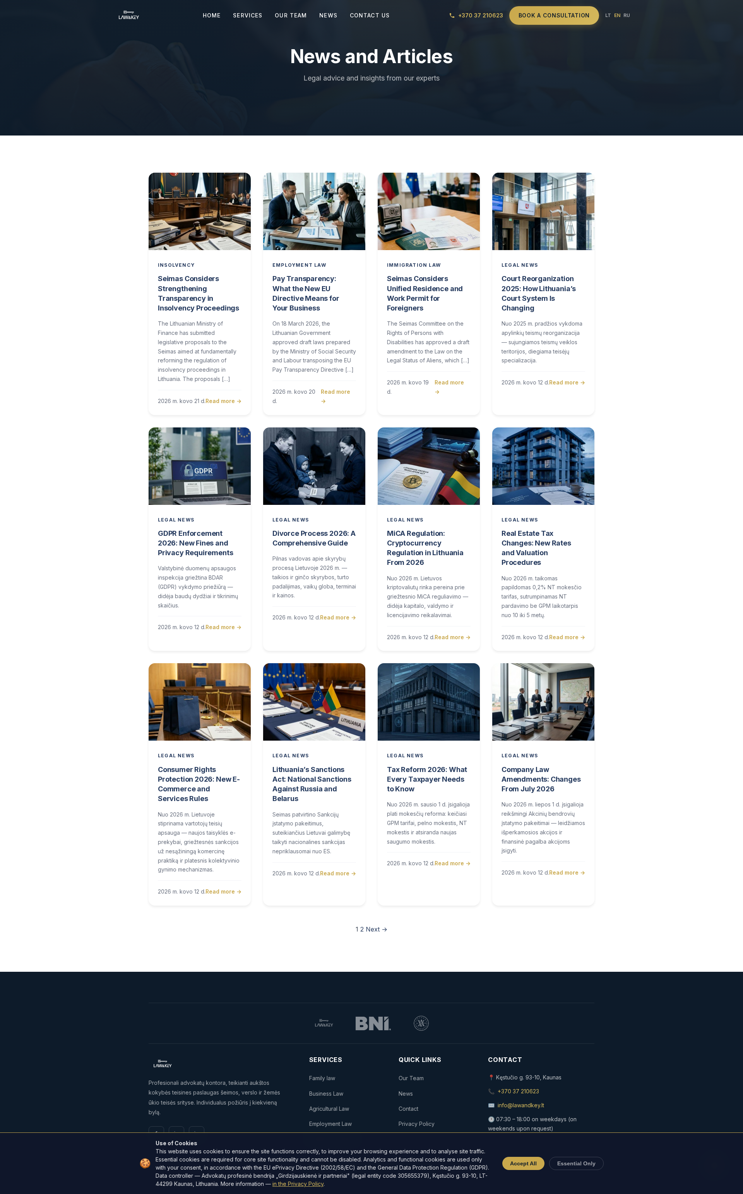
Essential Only (576, 1163)
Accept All (523, 1163)
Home (212, 15)
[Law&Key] (128, 15)
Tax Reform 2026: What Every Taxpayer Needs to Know (427, 779)
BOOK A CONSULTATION (554, 15)
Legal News (520, 265)
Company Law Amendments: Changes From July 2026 (541, 779)
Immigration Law (414, 265)
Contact (408, 1108)
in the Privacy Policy (298, 1183)
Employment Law (299, 265)
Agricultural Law (329, 1108)
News (328, 15)
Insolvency (176, 265)
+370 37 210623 (518, 1091)
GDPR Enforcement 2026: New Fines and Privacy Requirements (195, 543)
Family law (322, 1078)
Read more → (223, 401)
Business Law (326, 1093)
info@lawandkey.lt (521, 1105)
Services (247, 15)
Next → (376, 929)
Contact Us (370, 15)
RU (626, 15)
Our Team (291, 15)
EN (617, 15)
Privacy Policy (417, 1123)
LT (608, 15)
